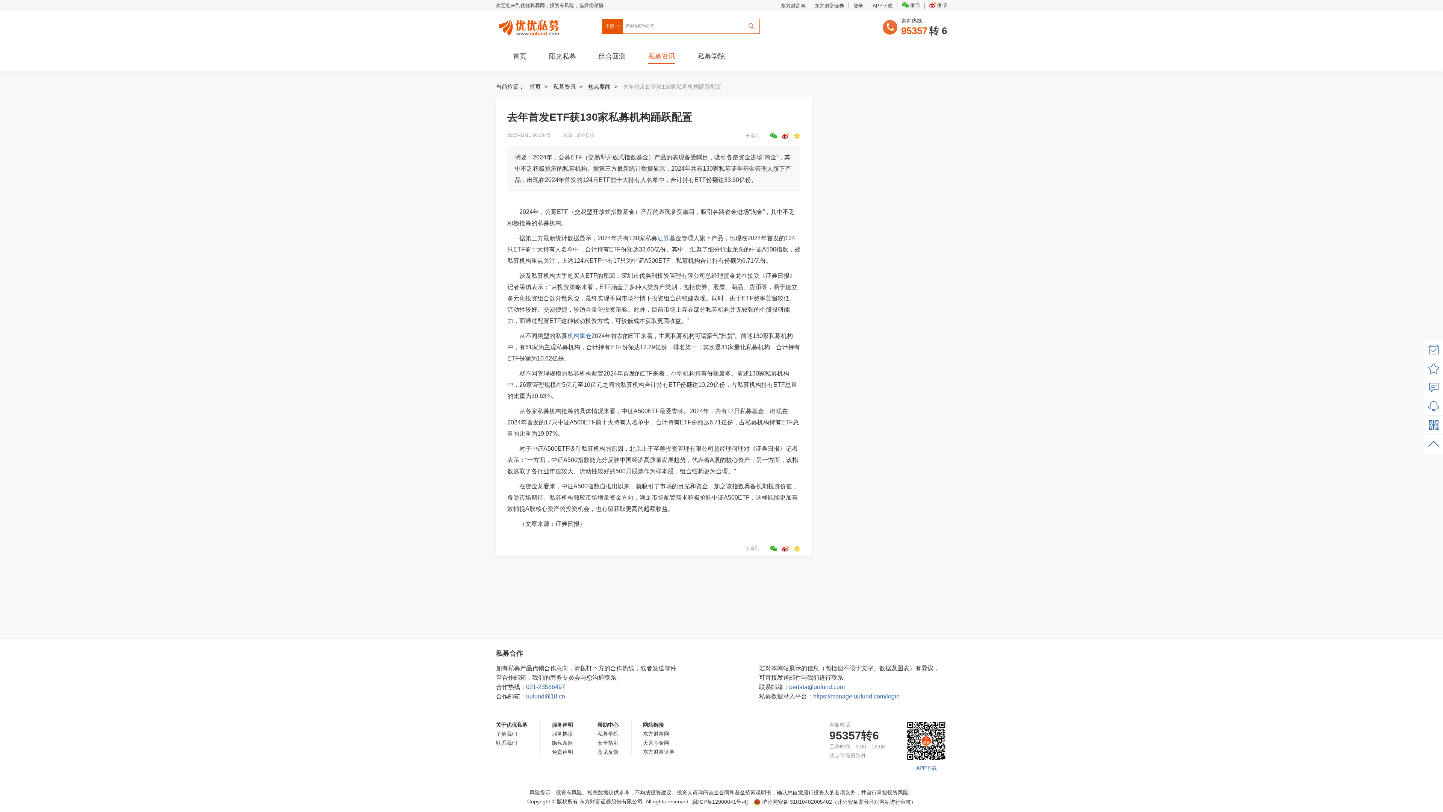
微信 (915, 5)
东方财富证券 (829, 6)
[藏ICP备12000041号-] (720, 802)
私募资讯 (661, 56)
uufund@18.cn (545, 696)
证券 (663, 238)
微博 (942, 5)
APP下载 (882, 6)
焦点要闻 (599, 86)
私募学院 (711, 56)
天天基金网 (656, 743)
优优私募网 (530, 26)
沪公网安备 (797, 802)
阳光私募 (562, 56)
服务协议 (562, 734)
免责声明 (562, 752)
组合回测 (612, 56)
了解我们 (506, 734)
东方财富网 (793, 6)
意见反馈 (608, 752)
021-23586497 (545, 687)
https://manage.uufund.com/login (856, 696)
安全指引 (608, 743)
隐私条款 (562, 743)
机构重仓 (579, 336)
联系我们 (506, 743)
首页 (519, 56)
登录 (858, 6)
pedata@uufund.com (817, 687)
